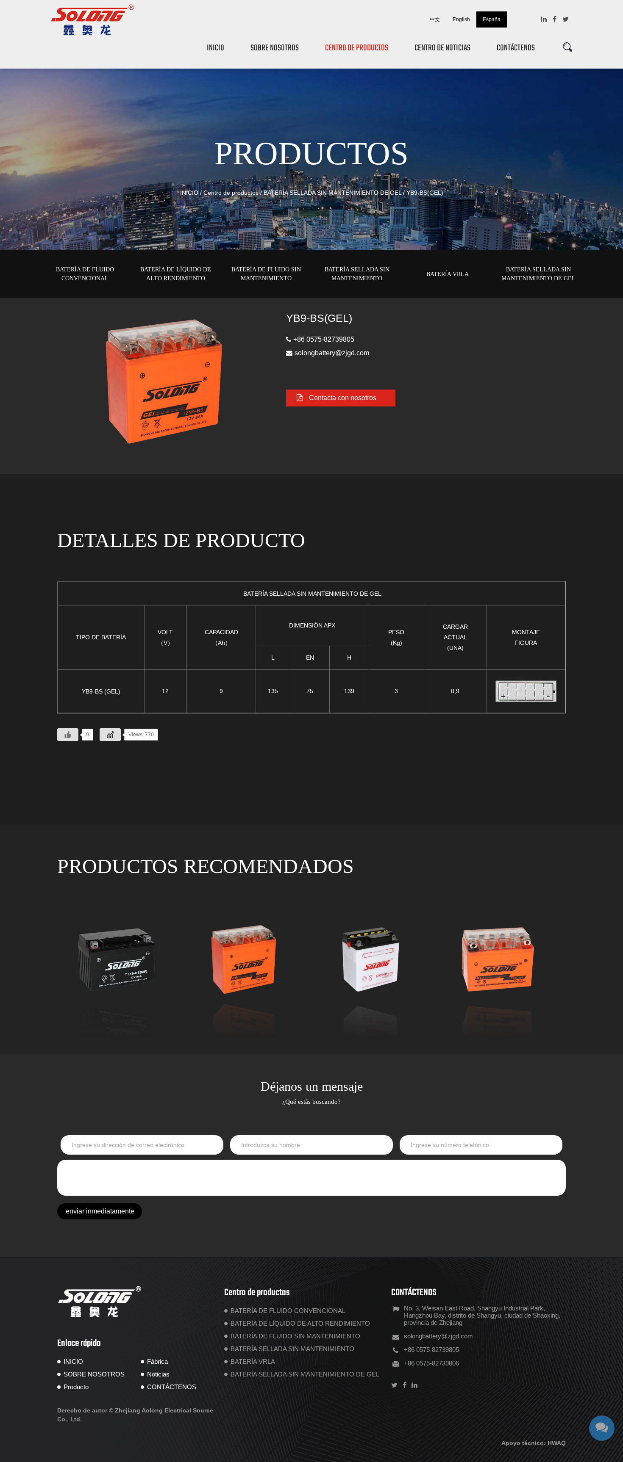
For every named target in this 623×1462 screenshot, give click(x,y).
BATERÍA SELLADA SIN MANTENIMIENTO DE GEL (332, 192)
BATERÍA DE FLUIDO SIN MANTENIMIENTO (266, 274)
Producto (76, 1386)
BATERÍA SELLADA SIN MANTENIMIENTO (357, 274)
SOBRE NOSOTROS (94, 1374)
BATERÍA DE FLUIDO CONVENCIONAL (85, 274)
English (461, 19)
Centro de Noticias (442, 48)
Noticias (158, 1374)
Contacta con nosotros (342, 397)
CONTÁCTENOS (171, 1386)
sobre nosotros (274, 48)
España (492, 19)
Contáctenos (516, 48)
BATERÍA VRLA (447, 274)
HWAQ (557, 1443)
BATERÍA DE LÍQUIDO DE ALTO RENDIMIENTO (175, 274)
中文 (435, 19)
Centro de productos (356, 48)
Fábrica (157, 1361)
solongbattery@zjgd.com (332, 353)
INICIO (215, 48)
